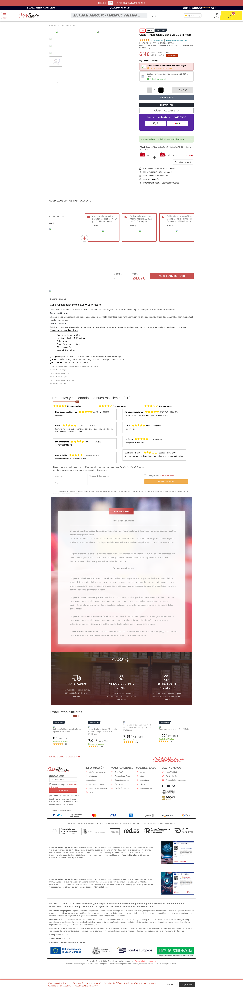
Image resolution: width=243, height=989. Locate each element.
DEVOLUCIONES (121, 511)
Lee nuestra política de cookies (84, 986)
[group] (57, 61)
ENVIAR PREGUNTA (166, 481)
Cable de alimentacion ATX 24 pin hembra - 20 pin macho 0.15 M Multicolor (102, 731)
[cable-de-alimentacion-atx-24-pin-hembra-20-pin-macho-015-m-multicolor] (104, 726)
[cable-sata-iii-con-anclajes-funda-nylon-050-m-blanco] (69, 726)
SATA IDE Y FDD (69, 26)
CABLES (58, 26)
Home (51, 26)
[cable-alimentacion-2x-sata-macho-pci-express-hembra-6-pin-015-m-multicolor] (139, 722)
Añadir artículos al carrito (172, 275)
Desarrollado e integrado (145, 961)
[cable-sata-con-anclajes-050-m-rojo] (174, 726)
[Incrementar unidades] (161, 90)
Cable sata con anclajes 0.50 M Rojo (174, 729)
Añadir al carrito (185, 162)
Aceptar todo (186, 984)
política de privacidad (167, 476)
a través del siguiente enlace (82, 534)
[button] (57, 82)
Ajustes (170, 984)
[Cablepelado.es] (30, 15)
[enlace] (177, 852)
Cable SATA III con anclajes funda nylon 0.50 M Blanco (67, 730)
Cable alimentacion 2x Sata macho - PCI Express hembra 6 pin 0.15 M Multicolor (138, 727)
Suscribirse (63, 790)
